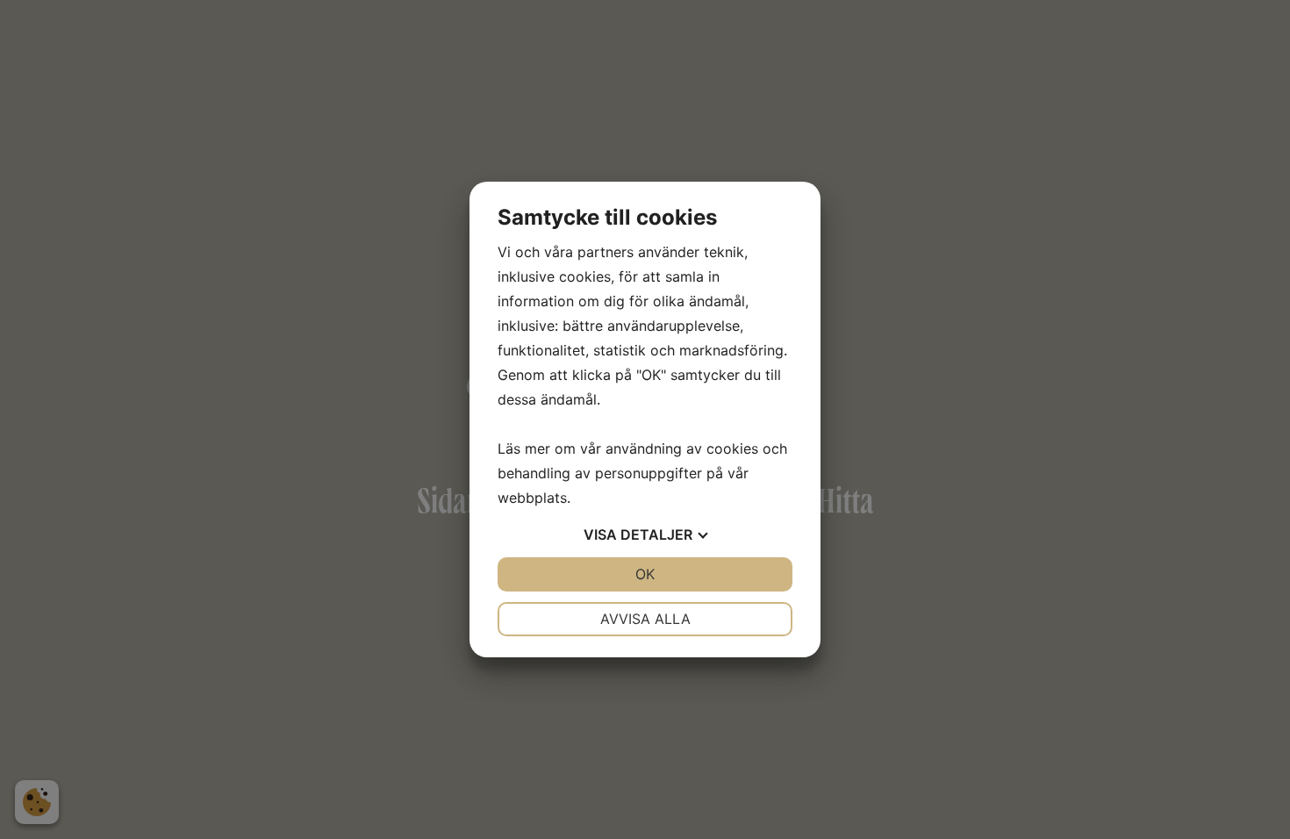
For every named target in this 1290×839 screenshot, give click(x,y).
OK (645, 574)
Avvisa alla (645, 618)
